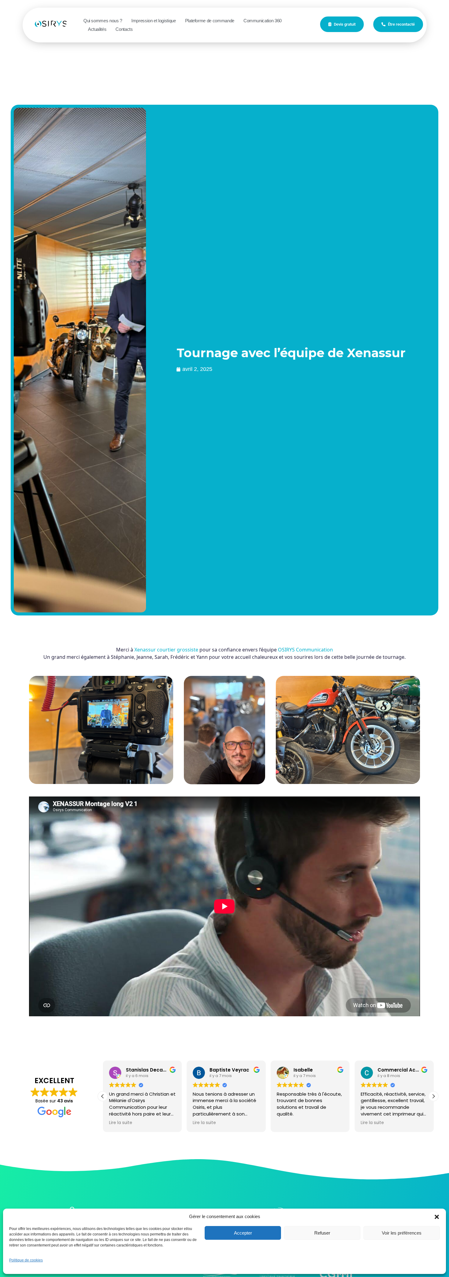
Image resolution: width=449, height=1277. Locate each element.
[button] (437, 1217)
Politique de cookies (26, 1260)
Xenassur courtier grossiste (166, 649)
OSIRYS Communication (305, 649)
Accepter (243, 1232)
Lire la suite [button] (120, 1123)
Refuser (322, 1232)
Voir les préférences (402, 1232)
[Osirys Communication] (56, 24)
